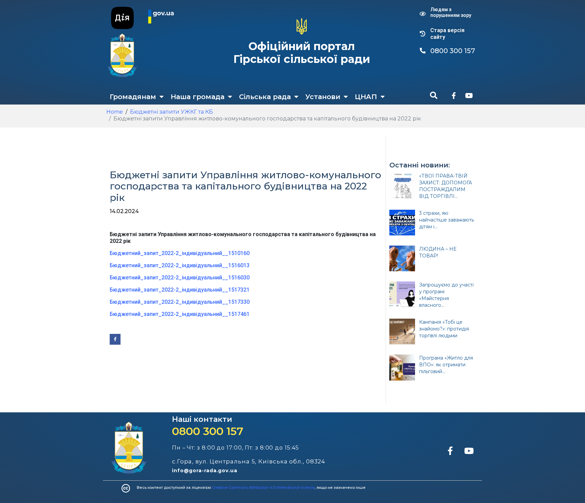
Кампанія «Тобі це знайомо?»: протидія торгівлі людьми (444, 329)
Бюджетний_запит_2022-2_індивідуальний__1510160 (180, 253)
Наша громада (197, 97)
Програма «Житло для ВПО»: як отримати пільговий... (446, 364)
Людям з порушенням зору (450, 12)
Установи (322, 97)
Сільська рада (265, 97)
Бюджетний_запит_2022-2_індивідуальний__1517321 (180, 290)
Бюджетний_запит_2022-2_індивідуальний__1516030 (180, 277)
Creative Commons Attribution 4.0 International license (263, 487)
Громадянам (133, 97)
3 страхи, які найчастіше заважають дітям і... (446, 220)
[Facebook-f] (453, 95)
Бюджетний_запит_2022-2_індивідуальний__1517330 (180, 302)
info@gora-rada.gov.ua (204, 470)
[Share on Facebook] (115, 339)
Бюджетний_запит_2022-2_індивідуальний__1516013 (180, 265)
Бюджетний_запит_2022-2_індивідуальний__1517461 (180, 314)
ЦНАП (366, 97)
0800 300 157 (207, 431)
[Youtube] (469, 95)
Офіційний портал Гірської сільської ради (301, 53)
